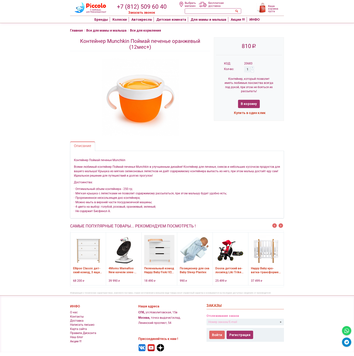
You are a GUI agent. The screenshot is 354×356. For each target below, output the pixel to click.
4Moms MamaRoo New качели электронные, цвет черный (121, 270)
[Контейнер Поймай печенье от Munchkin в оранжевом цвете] (140, 97)
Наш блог (76, 337)
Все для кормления (145, 30)
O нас (74, 312)
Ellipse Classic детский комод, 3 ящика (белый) (88, 270)
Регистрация (239, 335)
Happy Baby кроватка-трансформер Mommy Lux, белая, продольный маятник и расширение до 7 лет (265, 270)
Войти (217, 335)
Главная (76, 30)
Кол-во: (229, 69)
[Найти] (236, 11)
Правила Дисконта (83, 333)
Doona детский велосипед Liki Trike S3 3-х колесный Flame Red (228, 270)
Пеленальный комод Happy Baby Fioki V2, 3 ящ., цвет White (159, 270)
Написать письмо (82, 324)
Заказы (214, 306)
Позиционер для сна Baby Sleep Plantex (194, 270)
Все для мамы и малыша (106, 30)
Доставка (77, 320)
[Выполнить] (281, 322)
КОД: (227, 63)
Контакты (77, 316)
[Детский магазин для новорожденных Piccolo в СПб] (88, 7)
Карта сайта (78, 329)
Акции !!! (75, 341)
